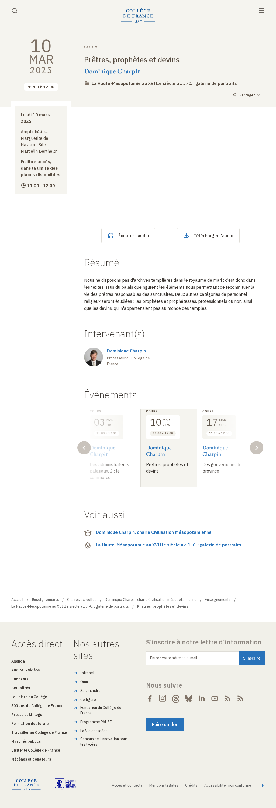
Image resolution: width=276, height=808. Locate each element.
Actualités (20, 687)
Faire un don (165, 724)
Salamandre (90, 690)
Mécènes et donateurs (31, 759)
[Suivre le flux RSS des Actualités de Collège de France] (227, 698)
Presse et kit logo (26, 714)
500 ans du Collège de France (37, 705)
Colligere (88, 699)
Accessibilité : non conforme (227, 785)
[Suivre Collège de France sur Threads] (176, 698)
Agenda (18, 661)
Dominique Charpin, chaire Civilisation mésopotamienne (154, 532)
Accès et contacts (127, 785)
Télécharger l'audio (213, 235)
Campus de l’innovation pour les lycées (103, 741)
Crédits (191, 785)
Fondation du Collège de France (100, 710)
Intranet (87, 672)
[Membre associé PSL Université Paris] (66, 785)
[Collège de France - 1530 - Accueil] (138, 15)
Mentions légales (163, 785)
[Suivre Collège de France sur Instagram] (163, 698)
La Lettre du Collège (29, 696)
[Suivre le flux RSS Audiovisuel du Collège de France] (240, 698)
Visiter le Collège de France (35, 750)
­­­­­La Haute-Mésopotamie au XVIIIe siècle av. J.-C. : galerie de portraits (164, 83)
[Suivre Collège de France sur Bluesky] (188, 698)
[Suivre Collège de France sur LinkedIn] (201, 698)
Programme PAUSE (96, 721)
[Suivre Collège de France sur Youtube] (214, 698)
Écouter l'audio (133, 235)
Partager (247, 95)
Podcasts (19, 679)
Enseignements (218, 599)
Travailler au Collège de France (39, 732)
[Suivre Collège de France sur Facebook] (150, 698)
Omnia (85, 681)
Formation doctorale (30, 723)
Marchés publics (26, 741)
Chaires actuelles (81, 599)
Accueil (17, 599)
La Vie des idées (94, 730)
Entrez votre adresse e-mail (173, 658)
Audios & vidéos (25, 670)
